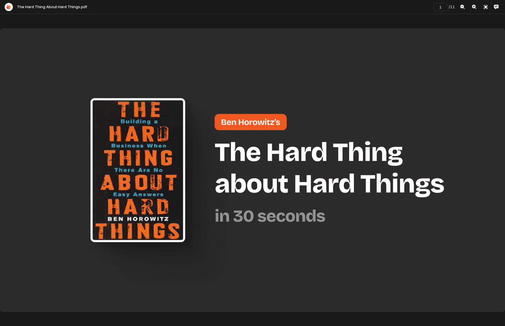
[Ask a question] (496, 7)
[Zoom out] (462, 7)
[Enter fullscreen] (486, 7)
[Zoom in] (474, 7)
